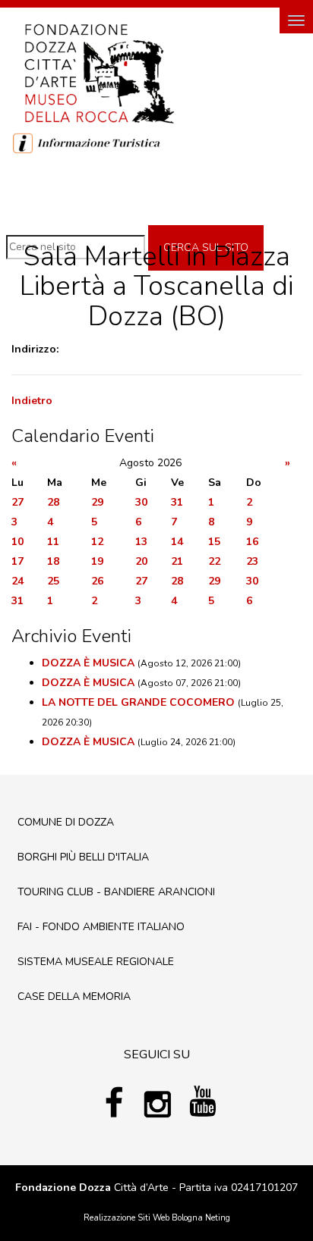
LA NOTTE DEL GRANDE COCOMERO (138, 702)
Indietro (31, 400)
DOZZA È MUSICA (88, 663)
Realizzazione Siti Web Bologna (143, 1218)
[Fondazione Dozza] (98, 72)
